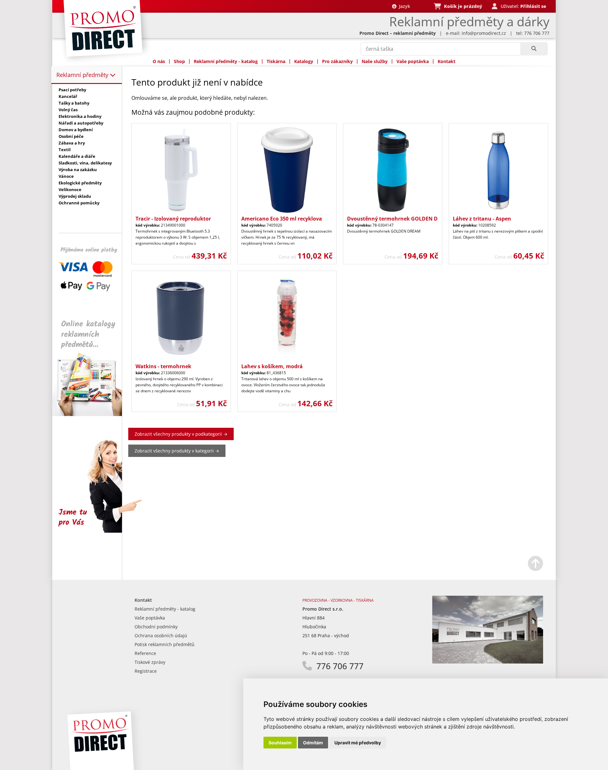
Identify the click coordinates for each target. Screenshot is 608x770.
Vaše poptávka (412, 61)
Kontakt (446, 61)
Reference (145, 653)
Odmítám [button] (313, 742)
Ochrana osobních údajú (161, 635)
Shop (179, 61)
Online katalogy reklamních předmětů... (88, 334)
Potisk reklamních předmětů (164, 644)
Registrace (146, 671)
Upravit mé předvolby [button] (357, 742)
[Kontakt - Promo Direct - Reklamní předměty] (487, 662)
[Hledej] (533, 48)
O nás (159, 61)
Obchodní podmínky (156, 627)
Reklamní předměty (83, 75)
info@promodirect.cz (484, 33)
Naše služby (375, 61)
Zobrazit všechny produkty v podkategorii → (181, 434)
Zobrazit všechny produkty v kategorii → (177, 451)
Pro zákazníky (337, 61)
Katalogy (303, 61)
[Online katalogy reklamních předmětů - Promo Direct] (91, 414)
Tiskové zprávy (150, 662)
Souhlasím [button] (280, 742)
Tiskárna (276, 61)
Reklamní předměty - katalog (226, 61)
